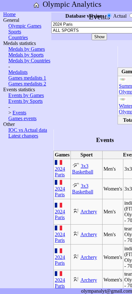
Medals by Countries (29, 60)
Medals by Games (26, 49)
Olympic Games (24, 26)
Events (19, 112)
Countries (18, 37)
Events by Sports (25, 101)
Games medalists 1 (27, 78)
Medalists (18, 72)
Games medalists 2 (27, 83)
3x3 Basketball (82, 168)
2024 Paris (60, 171)
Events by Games (26, 95)
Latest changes (23, 135)
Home (9, 14)
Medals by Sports (26, 55)
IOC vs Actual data (27, 130)
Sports (14, 31)
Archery (88, 211)
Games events (22, 118)
